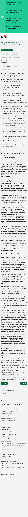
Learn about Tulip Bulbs (7, 452)
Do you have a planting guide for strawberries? (14, 443)
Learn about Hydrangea (7, 411)
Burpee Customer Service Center (10, 42)
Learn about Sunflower (7, 432)
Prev (5, 383)
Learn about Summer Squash (9, 461)
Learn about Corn (6, 459)
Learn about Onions (6, 469)
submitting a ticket (11, 6)
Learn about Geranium (7, 436)
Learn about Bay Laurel (7, 441)
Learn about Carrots (6, 449)
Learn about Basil (5, 427)
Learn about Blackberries (8, 454)
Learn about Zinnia (6, 456)
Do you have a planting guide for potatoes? (13, 467)
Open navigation (7, 50)
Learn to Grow (16, 44)
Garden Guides (7, 46)
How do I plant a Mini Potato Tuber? (11, 404)
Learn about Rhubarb (7, 425)
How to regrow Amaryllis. (8, 406)
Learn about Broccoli (6, 418)
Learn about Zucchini (6, 429)
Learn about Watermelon (8, 420)
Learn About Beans (6, 472)
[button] (25, 36)
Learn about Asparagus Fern (9, 434)
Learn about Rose (6, 416)
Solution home (7, 44)
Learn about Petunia (6, 438)
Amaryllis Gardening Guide (8, 474)
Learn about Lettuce (6, 422)
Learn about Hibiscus (6, 413)
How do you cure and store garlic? (10, 409)
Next (23, 383)
